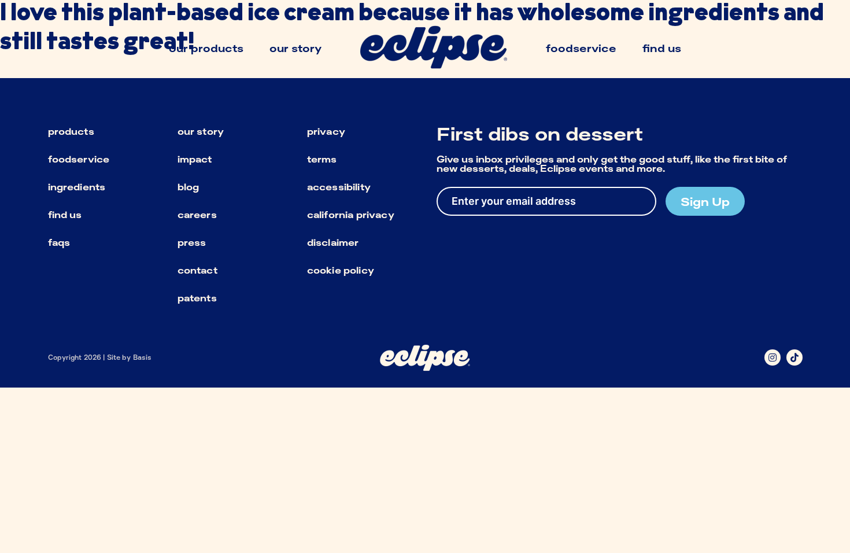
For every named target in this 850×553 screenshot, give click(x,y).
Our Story (295, 48)
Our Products (206, 48)
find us (65, 214)
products (71, 131)
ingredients (77, 187)
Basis (142, 357)
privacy (326, 131)
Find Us (661, 48)
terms (322, 159)
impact (195, 159)
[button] (772, 357)
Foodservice (581, 48)
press (192, 242)
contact (197, 270)
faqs (59, 242)
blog (188, 187)
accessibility (339, 187)
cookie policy (340, 270)
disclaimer (333, 242)
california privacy (350, 214)
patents (197, 298)
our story (201, 131)
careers (197, 214)
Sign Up (705, 201)
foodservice (79, 159)
